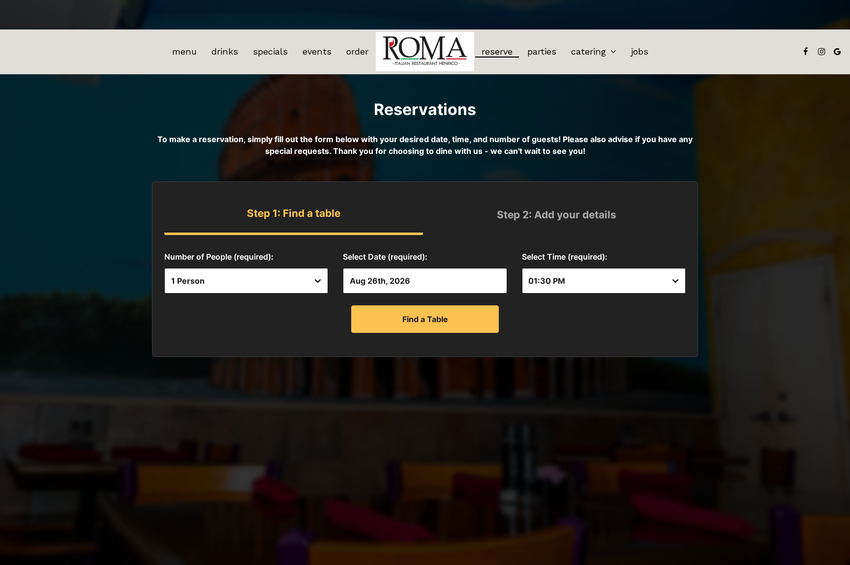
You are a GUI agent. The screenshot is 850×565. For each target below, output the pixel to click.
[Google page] (837, 51)
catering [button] (590, 52)
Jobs (639, 52)
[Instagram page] (821, 51)
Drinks (225, 52)
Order (357, 52)
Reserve (497, 52)
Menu (184, 52)
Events (317, 52)
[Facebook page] (806, 51)
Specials (270, 52)
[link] (425, 51)
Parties (541, 52)
